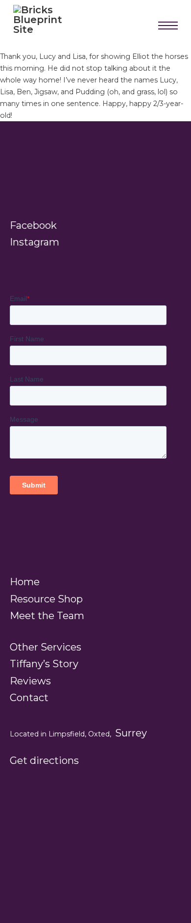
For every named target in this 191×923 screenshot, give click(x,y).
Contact (29, 698)
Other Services (45, 647)
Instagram (34, 242)
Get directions (44, 760)
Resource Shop (46, 599)
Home (25, 582)
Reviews (30, 681)
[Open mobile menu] (168, 25)
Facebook (33, 225)
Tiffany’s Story (44, 664)
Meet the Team (47, 616)
